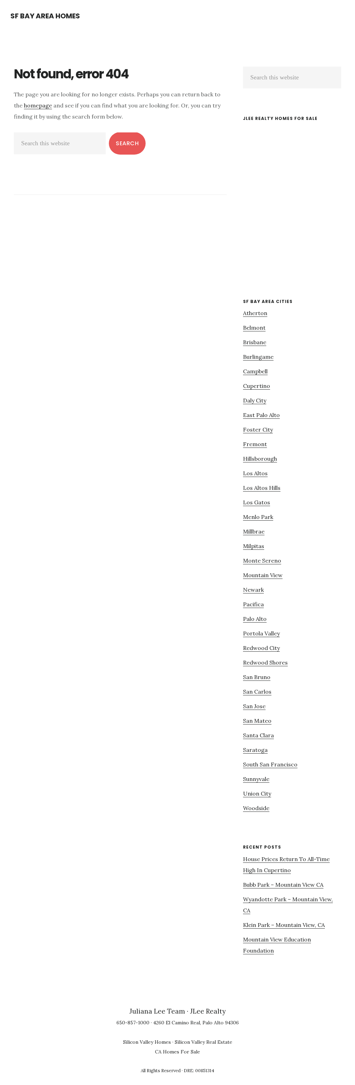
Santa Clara (258, 735)
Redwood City (261, 647)
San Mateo (257, 720)
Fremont (255, 444)
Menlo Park (258, 516)
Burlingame (258, 356)
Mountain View (263, 575)
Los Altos (255, 473)
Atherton (255, 313)
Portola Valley (261, 633)
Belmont (254, 327)
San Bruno (256, 677)
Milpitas (253, 545)
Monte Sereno (262, 560)
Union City (257, 793)
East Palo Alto (261, 414)
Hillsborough (260, 458)
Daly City (254, 400)
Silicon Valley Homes (147, 1042)
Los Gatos (256, 502)
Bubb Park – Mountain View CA (283, 884)
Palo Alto (255, 618)
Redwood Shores (265, 662)
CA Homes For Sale (177, 1052)
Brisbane (254, 342)
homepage (38, 105)
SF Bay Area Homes (45, 16)
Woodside (256, 808)
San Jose (254, 706)
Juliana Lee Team (157, 1011)
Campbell (255, 371)
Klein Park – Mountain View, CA (284, 924)
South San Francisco (270, 764)
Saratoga (255, 749)
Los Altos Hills (261, 487)
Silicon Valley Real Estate (203, 1042)
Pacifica (253, 604)
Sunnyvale (256, 778)
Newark (253, 589)
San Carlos (257, 691)
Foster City (258, 429)
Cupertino (256, 385)
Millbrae (254, 531)
